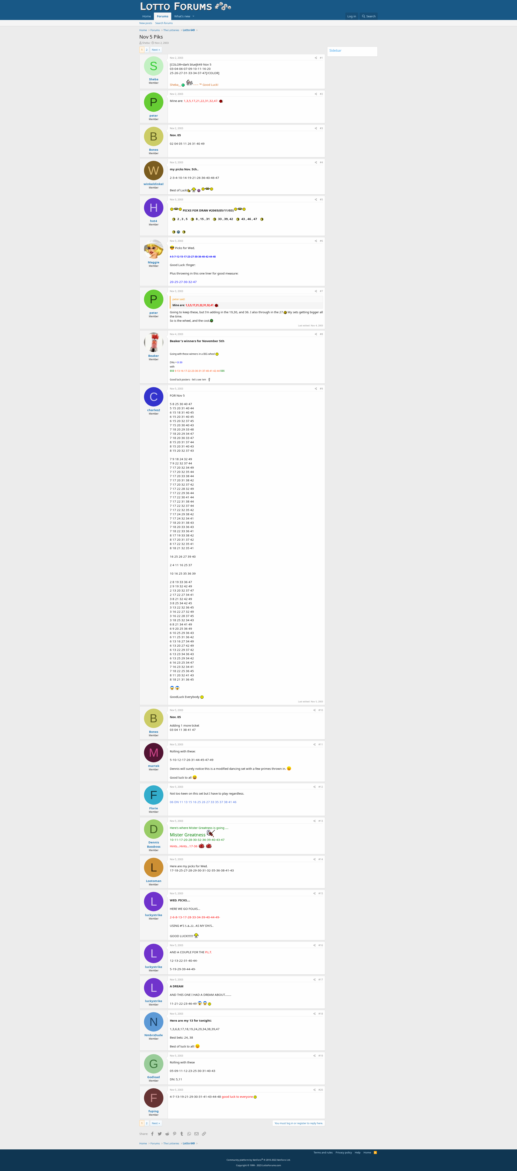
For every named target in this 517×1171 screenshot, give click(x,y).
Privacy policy (344, 1152)
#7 (321, 291)
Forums (162, 16)
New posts (145, 23)
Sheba (146, 43)
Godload (153, 1077)
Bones (153, 150)
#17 (320, 979)
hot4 (153, 221)
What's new (182, 16)
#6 (321, 241)
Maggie (153, 262)
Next (155, 49)
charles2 (153, 410)
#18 (320, 1013)
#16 (320, 945)
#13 (320, 821)
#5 (321, 199)
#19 (320, 1055)
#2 (321, 94)
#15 (320, 893)
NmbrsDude (153, 1035)
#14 (320, 859)
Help (357, 1152)
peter (153, 115)
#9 (321, 388)
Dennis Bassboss (153, 844)
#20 (320, 1089)
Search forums (164, 23)
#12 (320, 787)
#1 (321, 58)
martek (153, 766)
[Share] (315, 58)
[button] (193, 16)
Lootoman (153, 881)
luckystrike (153, 915)
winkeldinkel (154, 184)
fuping (153, 1111)
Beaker (153, 356)
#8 (321, 334)
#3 (321, 128)
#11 (320, 744)
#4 (321, 162)
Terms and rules (323, 1152)
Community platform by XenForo (259, 1159)
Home (146, 16)
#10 (320, 710)
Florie (153, 808)
